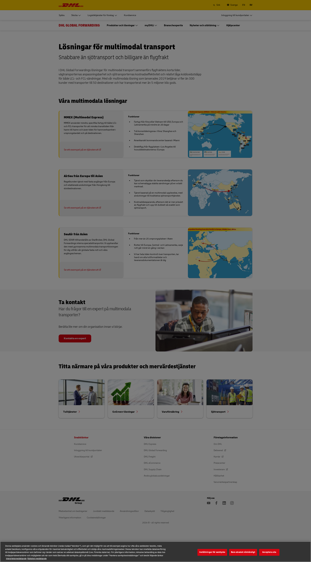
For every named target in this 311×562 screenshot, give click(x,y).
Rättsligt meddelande (37, 558)
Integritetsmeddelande (16, 558)
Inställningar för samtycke (212, 552)
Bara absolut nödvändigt (243, 552)
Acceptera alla (269, 552)
